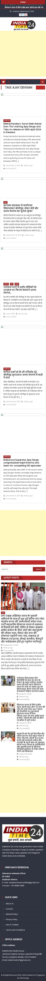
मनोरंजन (7, 121)
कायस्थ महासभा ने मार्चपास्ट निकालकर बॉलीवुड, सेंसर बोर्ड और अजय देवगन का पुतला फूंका (20, 208)
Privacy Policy (11, 919)
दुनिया (6, 284)
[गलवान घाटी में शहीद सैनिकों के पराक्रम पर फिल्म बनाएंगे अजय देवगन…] (23, 263)
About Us (9, 903)
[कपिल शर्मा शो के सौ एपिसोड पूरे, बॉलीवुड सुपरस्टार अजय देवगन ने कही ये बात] (23, 345)
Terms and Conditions (15, 930)
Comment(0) (11, 168)
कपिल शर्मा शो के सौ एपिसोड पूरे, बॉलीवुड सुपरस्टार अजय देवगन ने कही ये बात (23, 374)
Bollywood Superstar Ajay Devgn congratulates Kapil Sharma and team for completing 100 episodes (22, 462)
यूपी (5, 202)
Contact (9, 909)
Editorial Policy (12, 914)
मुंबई (16, 284)
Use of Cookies (12, 924)
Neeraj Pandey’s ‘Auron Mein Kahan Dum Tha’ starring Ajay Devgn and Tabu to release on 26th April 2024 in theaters (22, 128)
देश (12, 284)
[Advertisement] (23, 54)
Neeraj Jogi (28, 165)
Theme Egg (24, 978)
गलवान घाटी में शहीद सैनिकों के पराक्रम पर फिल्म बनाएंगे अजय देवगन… (19, 290)
